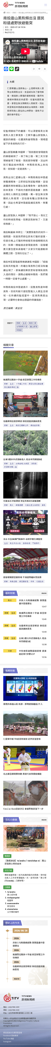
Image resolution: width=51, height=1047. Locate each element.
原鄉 (18, 323)
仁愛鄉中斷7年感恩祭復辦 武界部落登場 (22, 738)
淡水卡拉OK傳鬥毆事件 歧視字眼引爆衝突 (22, 539)
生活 (24, 323)
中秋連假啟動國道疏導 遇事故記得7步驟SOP (32, 652)
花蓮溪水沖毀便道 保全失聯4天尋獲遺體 (22, 501)
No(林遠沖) (9, 32)
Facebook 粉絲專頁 (10, 1035)
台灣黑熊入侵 (21, 327)
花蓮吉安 (40, 581)
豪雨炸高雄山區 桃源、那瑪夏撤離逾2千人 (23, 704)
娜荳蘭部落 (23, 581)
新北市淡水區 (15, 543)
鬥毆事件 (36, 543)
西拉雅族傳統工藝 (11, 387)
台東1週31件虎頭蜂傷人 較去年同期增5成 (22, 459)
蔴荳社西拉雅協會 (36, 383)
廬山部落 (33, 327)
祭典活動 (13, 581)
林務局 (19, 330)
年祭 (32, 581)
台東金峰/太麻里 (22, 463)
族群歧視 (26, 543)
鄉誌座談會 (35, 425)
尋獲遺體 (19, 505)
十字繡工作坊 (21, 383)
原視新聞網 (21, 6)
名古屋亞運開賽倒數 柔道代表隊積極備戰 (22, 773)
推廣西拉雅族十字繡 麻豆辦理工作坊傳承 (22, 379)
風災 (11, 505)
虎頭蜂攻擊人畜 (10, 467)
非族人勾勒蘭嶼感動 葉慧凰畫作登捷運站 (32, 602)
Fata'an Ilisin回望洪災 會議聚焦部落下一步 (23, 808)
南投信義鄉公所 (22, 425)
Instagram (7, 1041)
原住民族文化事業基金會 (12, 1032)
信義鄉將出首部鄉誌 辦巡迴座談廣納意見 (22, 421)
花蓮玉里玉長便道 (32, 505)
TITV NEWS (20, 3)
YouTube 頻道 (8, 1038)
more (16, 979)
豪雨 (43, 505)
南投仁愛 (32, 323)
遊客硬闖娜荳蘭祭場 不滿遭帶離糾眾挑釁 (22, 577)
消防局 (34, 463)
